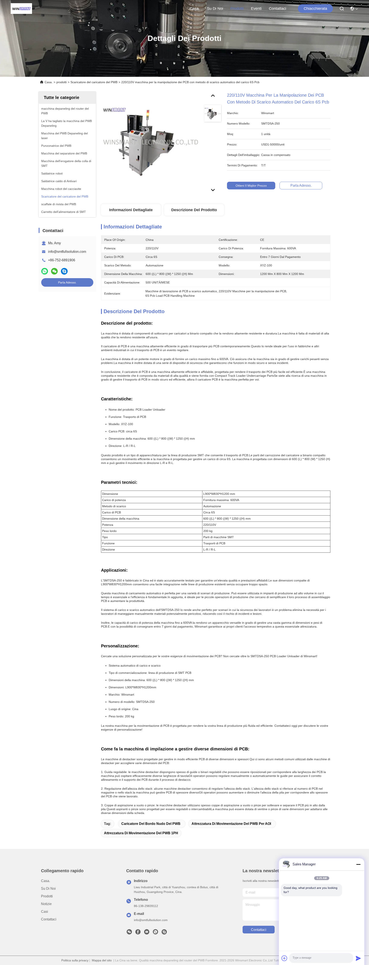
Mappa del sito (102, 960)
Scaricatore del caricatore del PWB (93, 82)
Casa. (195, 8)
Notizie (46, 904)
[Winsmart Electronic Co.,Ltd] (21, 8)
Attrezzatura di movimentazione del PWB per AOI (231, 823)
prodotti (237, 8)
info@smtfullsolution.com (67, 251)
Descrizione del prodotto (194, 210)
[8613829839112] (155, 933)
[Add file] (284, 958)
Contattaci (277, 8)
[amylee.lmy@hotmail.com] (164, 933)
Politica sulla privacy (74, 960)
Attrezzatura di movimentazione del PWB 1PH (141, 833)
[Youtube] (147, 933)
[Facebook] (138, 933)
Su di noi (215, 8)
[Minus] (358, 864)
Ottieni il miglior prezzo (251, 185)
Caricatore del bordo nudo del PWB (150, 823)
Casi (44, 911)
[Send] (358, 958)
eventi (256, 8)
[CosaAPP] (44, 271)
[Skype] (64, 271)
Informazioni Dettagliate (131, 210)
